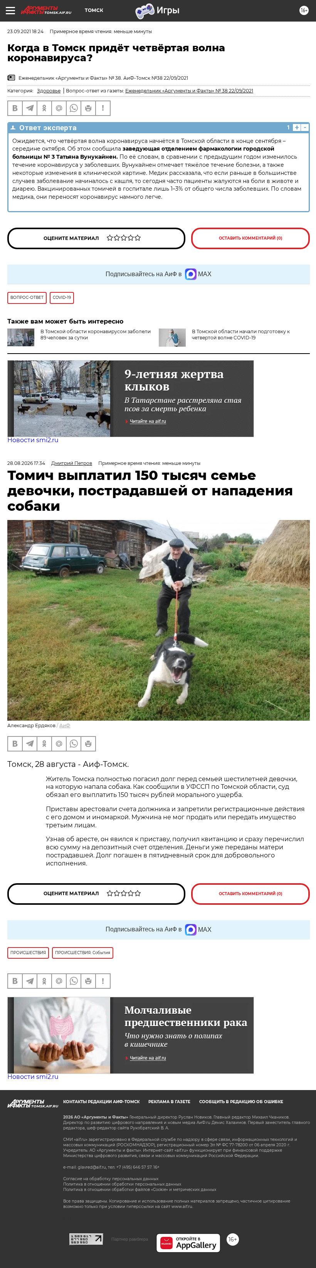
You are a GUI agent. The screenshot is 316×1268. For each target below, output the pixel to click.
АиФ (64, 725)
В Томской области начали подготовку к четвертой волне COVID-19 (241, 334)
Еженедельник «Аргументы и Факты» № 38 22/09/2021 (189, 91)
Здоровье (49, 91)
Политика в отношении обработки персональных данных (122, 1184)
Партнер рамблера (129, 1239)
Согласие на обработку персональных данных (110, 1178)
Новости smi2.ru (33, 440)
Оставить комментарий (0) (250, 238)
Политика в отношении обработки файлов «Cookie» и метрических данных (139, 1189)
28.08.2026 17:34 (26, 463)
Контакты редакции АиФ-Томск (101, 1101)
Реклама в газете (169, 1101)
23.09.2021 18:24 (25, 31)
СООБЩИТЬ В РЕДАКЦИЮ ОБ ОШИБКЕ (241, 1101)
